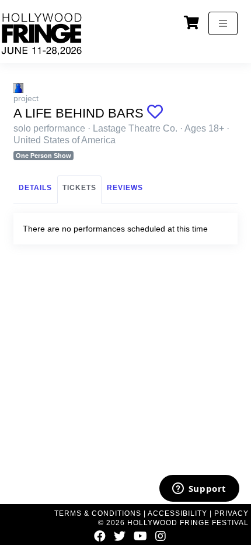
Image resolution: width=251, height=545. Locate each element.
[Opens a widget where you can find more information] (199, 489)
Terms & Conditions (97, 513)
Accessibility (177, 513)
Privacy (231, 513)
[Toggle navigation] (223, 23)
